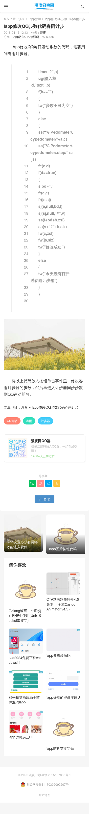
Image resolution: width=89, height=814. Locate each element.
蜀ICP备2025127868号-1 (54, 775)
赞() (44, 499)
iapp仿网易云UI (21, 736)
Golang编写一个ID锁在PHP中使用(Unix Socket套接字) (25, 615)
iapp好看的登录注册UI (63, 699)
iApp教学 (35, 19)
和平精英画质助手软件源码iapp (24, 699)
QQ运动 (12, 421)
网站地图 (44, 795)
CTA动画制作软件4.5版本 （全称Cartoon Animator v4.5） (62, 604)
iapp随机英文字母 (60, 748)
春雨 (29, 421)
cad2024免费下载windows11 (25, 660)
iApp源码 (33, 36)
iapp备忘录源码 (58, 655)
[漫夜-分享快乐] (44, 6)
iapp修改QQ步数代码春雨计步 (55, 407)
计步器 (45, 421)
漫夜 (21, 19)
